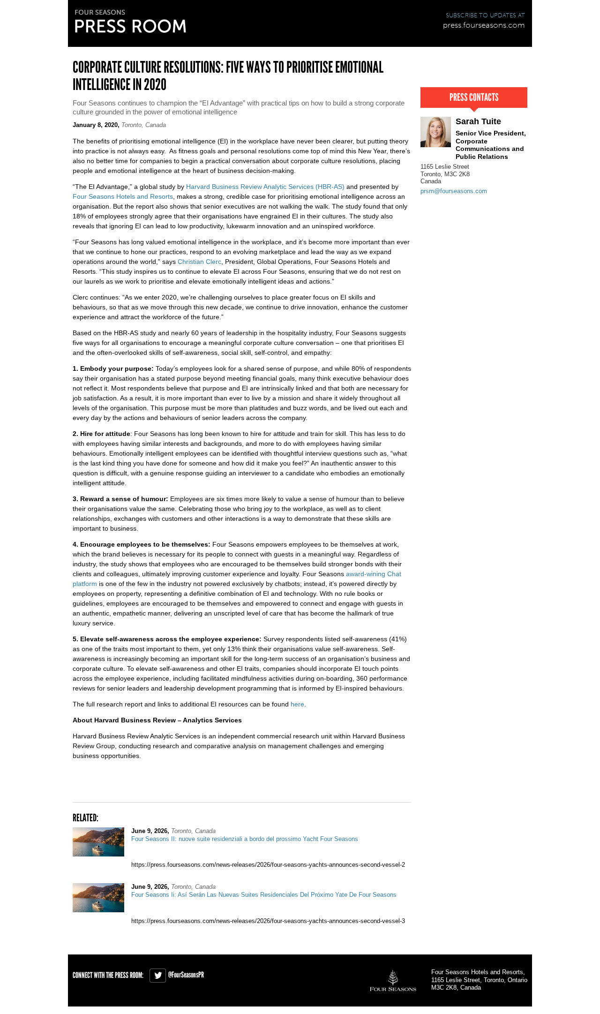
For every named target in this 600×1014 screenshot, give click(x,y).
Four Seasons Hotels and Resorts (123, 196)
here (297, 704)
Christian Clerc (199, 261)
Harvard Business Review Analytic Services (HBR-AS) (265, 186)
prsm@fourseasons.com (453, 191)
